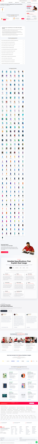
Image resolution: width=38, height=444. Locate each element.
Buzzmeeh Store (21, 431)
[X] (0, 432)
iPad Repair (33, 430)
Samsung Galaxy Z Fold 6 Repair (10, 410)
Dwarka (13, 415)
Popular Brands (10, 2)
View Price (4, 19)
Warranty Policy (27, 430)
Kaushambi (25, 415)
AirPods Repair (29, 2)
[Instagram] (3, 432)
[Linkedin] (5, 432)
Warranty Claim (27, 429)
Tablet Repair (33, 432)
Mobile (3, 5)
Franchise (27, 433)
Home (1, 5)
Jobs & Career (21, 429)
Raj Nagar (22, 415)
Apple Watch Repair (34, 431)
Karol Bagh (4, 415)
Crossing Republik (30, 415)
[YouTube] (4, 432)
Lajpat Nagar (7, 415)
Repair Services (17, 2)
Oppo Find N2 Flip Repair (30, 410)
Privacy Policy (27, 432)
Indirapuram (19, 415)
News (20, 433)
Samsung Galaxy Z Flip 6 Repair (15, 409)
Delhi (1, 415)
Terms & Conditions (28, 431)
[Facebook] (2, 432)
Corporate (21, 430)
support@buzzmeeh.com (3, 403)
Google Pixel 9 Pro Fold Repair (3, 409)
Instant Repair (13, 379)
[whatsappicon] (36, 442)
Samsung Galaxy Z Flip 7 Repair (22, 409)
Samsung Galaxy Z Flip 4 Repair (3, 410)
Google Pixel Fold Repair (9, 409)
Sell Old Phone (33, 433)
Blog (20, 432)
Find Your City (23, 2)
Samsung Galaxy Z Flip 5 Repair (28, 409)
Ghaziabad (16, 415)
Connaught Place (10, 415)
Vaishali (27, 415)
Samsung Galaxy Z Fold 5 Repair (17, 410)
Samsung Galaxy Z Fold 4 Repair (24, 410)
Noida (33, 415)
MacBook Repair (34, 429)
